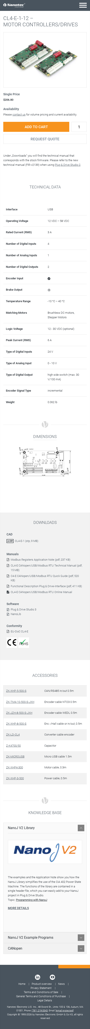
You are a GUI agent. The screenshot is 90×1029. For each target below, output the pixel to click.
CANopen (15, 948)
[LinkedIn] (37, 977)
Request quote (45, 139)
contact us (19, 114)
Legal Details (44, 1000)
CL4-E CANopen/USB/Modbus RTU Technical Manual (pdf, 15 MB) (46, 568)
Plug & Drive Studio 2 (67, 164)
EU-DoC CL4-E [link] (19, 631)
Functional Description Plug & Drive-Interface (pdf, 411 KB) (46, 586)
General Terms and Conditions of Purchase (41, 996)
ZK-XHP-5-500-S (16, 690)
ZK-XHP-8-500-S (16, 723)
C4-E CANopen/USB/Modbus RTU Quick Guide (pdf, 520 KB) (45, 578)
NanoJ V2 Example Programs (30, 937)
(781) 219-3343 (39, 1010)
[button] (83, 5)
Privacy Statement (41, 988)
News (61, 983)
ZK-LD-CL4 (13, 734)
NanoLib (15, 614)
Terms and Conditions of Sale (41, 992)
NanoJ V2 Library (21, 828)
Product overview (42, 983)
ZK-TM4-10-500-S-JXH (20, 702)
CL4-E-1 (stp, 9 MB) (26, 541)
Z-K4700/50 (13, 745)
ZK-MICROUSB (15, 756)
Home (21, 983)
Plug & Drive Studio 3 (22, 609)
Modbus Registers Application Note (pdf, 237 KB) (40, 559)
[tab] (45, 828)
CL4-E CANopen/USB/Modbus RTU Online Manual (41, 592)
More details (18, 908)
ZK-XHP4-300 (14, 767)
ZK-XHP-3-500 (15, 778)
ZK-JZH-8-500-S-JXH (19, 712)
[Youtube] (52, 977)
